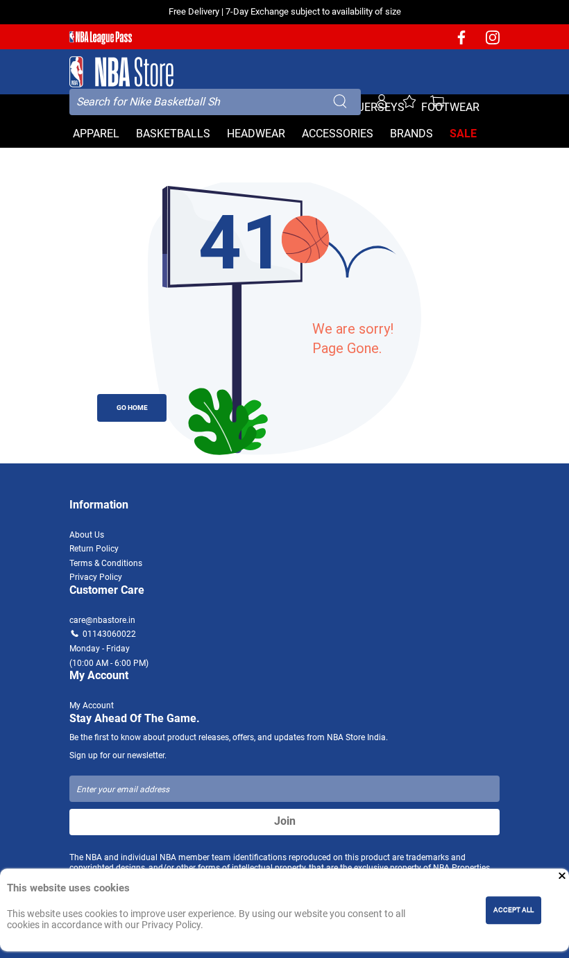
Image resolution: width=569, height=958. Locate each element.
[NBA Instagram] (493, 42)
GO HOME (132, 407)
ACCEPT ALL (513, 910)
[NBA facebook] (461, 42)
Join (285, 821)
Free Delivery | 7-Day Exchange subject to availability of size (285, 11)
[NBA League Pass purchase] (100, 38)
